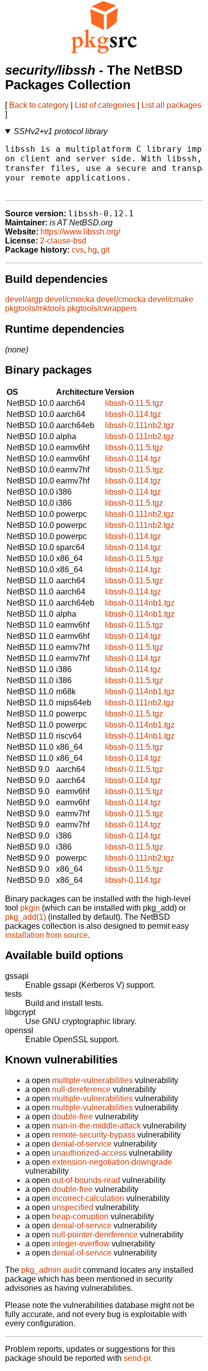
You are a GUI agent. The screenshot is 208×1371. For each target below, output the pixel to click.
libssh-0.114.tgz (133, 414)
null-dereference (81, 1089)
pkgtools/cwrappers (102, 308)
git (105, 250)
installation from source (46, 935)
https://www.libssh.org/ (80, 231)
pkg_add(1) (25, 917)
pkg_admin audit (51, 1270)
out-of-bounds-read (86, 1180)
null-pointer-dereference (95, 1234)
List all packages (171, 105)
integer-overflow (81, 1243)
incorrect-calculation (88, 1198)
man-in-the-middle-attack (96, 1125)
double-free (72, 1116)
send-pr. (138, 1358)
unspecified (72, 1207)
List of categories (105, 105)
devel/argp (24, 299)
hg (92, 250)
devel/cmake (170, 299)
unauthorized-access (89, 1153)
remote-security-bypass (93, 1134)
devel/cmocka (69, 299)
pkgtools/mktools (35, 308)
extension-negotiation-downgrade (112, 1162)
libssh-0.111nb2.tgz (139, 425)
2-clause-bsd (63, 240)
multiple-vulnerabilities (92, 1080)
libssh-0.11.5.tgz (134, 403)
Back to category (39, 105)
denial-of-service (82, 1144)
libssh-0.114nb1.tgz (140, 603)
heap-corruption (80, 1216)
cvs (78, 250)
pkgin (30, 908)
